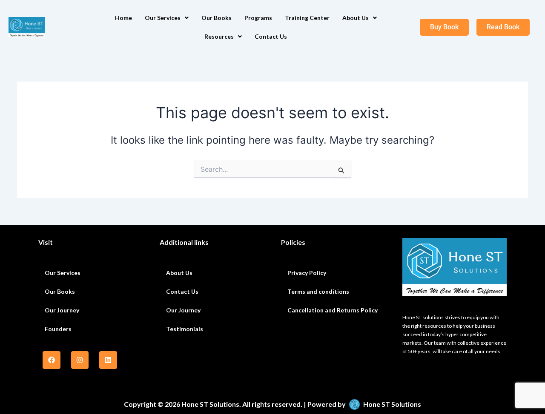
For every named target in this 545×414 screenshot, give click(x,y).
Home (123, 17)
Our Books (216, 17)
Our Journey (62, 310)
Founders (58, 328)
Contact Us (271, 36)
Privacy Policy (306, 272)
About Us (355, 17)
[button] (166, 18)
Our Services (163, 17)
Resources (219, 36)
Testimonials (184, 328)
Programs (258, 17)
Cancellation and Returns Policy (332, 310)
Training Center (307, 17)
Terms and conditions (318, 291)
